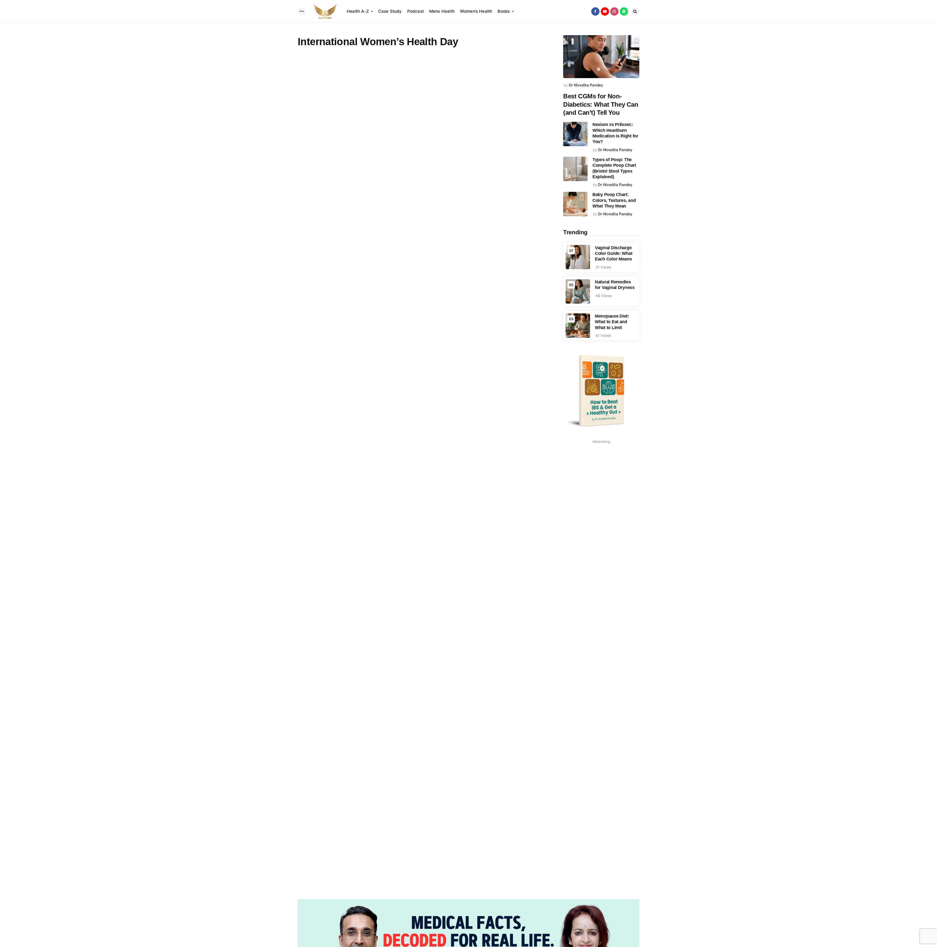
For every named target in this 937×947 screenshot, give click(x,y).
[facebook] (595, 11)
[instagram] (614, 11)
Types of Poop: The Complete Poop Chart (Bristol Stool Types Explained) (614, 168)
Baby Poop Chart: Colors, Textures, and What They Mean (614, 200)
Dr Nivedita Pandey (586, 85)
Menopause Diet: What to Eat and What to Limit (612, 322)
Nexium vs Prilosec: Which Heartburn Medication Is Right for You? (615, 133)
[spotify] (624, 11)
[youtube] (605, 11)
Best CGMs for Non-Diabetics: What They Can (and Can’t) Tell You (600, 104)
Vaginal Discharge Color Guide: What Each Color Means (613, 253)
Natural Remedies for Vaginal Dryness (615, 284)
